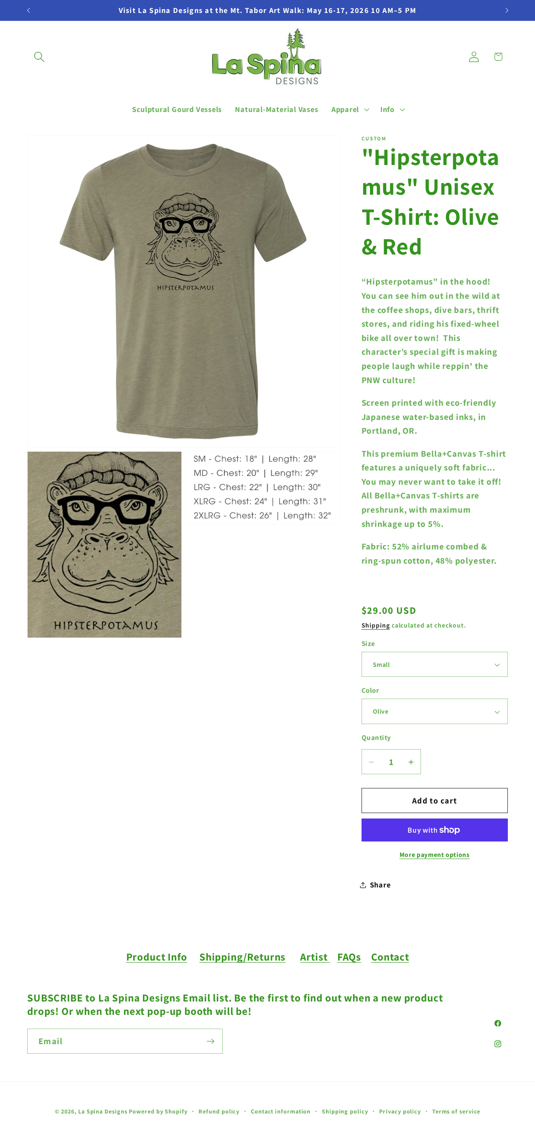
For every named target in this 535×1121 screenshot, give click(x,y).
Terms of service (456, 1111)
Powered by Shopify (158, 1111)
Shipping (376, 625)
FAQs (349, 956)
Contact (390, 956)
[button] (39, 57)
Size (368, 643)
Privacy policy (400, 1111)
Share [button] (380, 885)
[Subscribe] (210, 1041)
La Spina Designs (102, 1111)
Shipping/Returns (242, 956)
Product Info (156, 956)
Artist (315, 956)
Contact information (281, 1111)
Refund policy (219, 1111)
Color (371, 690)
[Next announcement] (507, 10)
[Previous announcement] (28, 10)
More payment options (435, 855)
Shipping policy (345, 1111)
